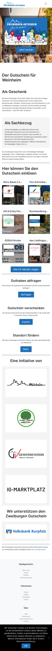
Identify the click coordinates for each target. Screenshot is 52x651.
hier (25, 144)
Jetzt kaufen (26, 49)
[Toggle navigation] (46, 4)
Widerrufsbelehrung (26, 619)
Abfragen (26, 294)
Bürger (26, 592)
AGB (26, 614)
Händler (26, 595)
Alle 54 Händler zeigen (26, 269)
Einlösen (26, 575)
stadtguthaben (40, 549)
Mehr (26, 349)
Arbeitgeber (26, 597)
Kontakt (26, 621)
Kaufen (26, 321)
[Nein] (48, 637)
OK (26, 645)
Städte (26, 599)
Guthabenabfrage (26, 578)
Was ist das (26, 570)
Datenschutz (26, 616)
